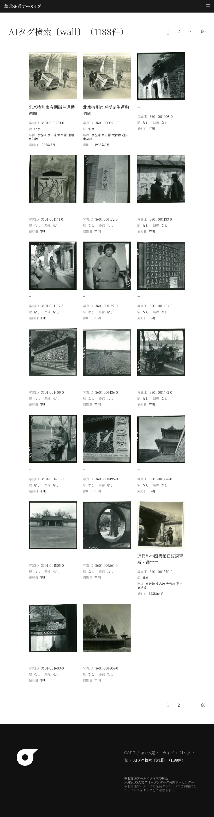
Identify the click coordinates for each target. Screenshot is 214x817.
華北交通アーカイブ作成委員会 (146, 778)
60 (203, 31)
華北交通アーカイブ (157, 752)
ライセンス (144, 790)
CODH (129, 752)
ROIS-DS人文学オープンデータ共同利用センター (159, 782)
